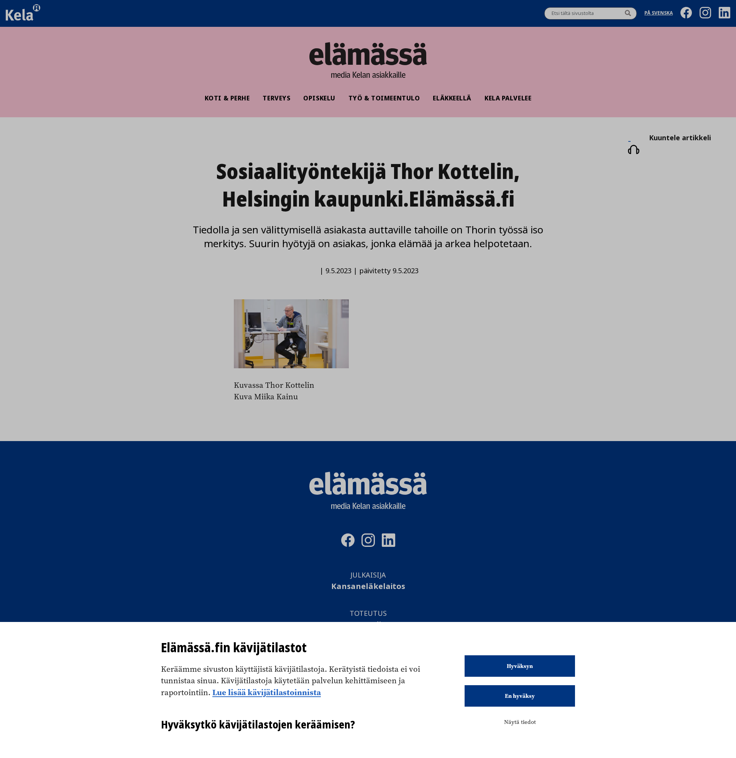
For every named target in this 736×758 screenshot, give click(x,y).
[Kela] (23, 13)
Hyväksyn (520, 666)
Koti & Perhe (227, 98)
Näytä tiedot (520, 722)
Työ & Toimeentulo (384, 98)
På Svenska (658, 13)
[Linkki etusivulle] (368, 53)
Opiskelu (319, 98)
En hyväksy (520, 696)
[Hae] (628, 13)
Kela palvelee (508, 98)
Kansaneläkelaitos (368, 586)
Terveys (276, 98)
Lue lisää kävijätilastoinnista (266, 692)
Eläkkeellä (452, 98)
